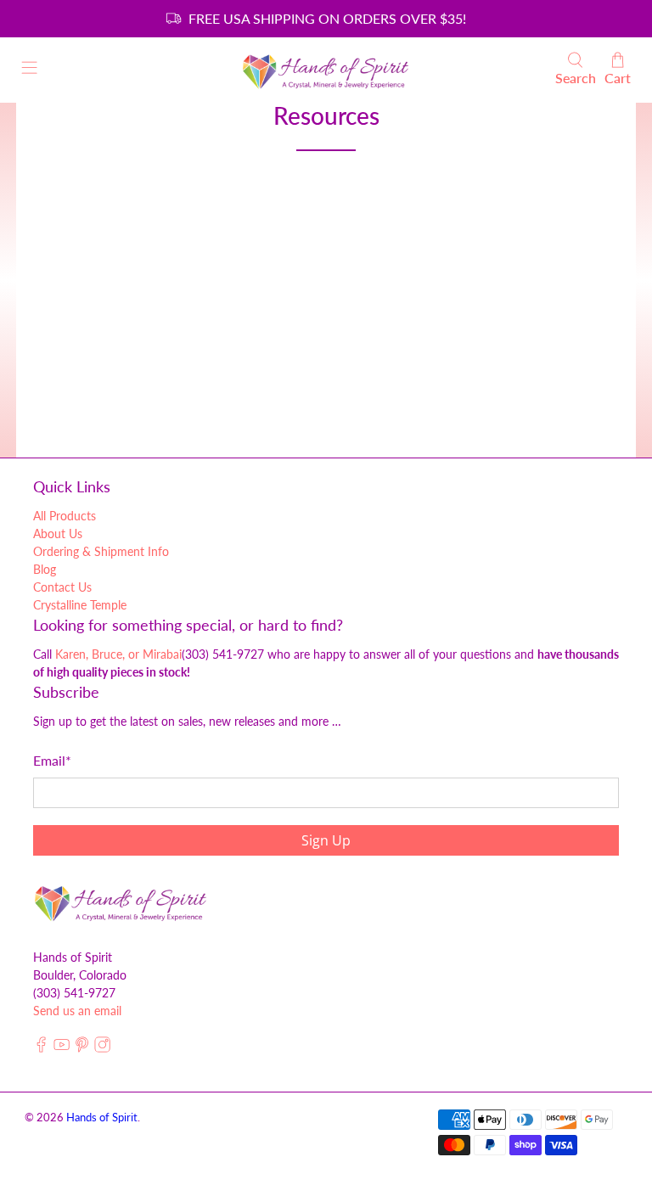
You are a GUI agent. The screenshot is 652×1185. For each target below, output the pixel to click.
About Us (57, 533)
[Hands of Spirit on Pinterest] (82, 1049)
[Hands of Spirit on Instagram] (102, 1049)
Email (52, 760)
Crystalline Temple (79, 605)
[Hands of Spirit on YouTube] (61, 1049)
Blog (44, 569)
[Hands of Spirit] (326, 70)
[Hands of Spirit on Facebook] (41, 1049)
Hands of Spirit (102, 1117)
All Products (64, 515)
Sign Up (326, 840)
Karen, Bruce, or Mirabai (118, 654)
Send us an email (77, 1010)
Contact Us (62, 587)
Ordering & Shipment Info (101, 551)
